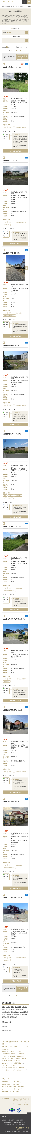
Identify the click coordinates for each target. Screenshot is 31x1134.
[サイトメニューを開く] (29, 2)
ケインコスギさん (17, 1091)
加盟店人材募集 (17, 1063)
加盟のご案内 (11, 1120)
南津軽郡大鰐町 (6, 1012)
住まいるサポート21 (7, 1063)
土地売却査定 (20, 1056)
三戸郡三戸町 (15, 1014)
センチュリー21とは (7, 1060)
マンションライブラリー (8, 1058)
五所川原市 (18, 1007)
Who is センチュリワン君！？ (9, 1067)
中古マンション (7, 1082)
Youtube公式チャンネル (8, 1070)
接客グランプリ (23, 1067)
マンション (21, 1047)
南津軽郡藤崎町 (20, 1009)
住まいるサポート (19, 1089)
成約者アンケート (21, 1070)
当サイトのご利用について (20, 1122)
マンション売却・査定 (9, 1086)
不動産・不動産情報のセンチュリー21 (10, 6)
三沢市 (3, 1009)
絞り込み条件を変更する (15, 1131)
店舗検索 (24, 1058)
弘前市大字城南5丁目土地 (12, 67)
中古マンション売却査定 (17, 1053)
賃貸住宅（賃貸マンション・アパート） (12, 1051)
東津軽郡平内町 (10, 1009)
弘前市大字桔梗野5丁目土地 (12, 897)
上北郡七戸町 (24, 1012)
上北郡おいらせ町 (6, 1014)
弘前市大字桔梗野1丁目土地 (12, 710)
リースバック (17, 1060)
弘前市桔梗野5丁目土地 (11, 345)
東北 (25, 6)
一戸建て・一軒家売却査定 (8, 1056)
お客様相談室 (22, 1124)
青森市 (3, 1007)
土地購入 (21, 6)
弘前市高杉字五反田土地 (11, 253)
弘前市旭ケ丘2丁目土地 (11, 801)
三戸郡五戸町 (24, 1014)
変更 (26, 32)
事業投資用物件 (6, 1049)
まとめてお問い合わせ (22, 57)
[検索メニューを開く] (24, 2)
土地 (27, 1047)
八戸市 (8, 1007)
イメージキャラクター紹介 (8, 1065)
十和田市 (24, 1007)
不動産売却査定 (6, 1053)
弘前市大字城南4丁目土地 (12, 526)
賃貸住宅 (16, 1084)
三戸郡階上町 (13, 1017)
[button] (26, 82)
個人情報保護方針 (8, 1122)
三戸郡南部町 (5, 1017)
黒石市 (12, 1007)
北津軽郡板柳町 (15, 1012)
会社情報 (4, 1120)
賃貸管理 (18, 1058)
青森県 (29, 6)
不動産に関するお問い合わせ (10, 1124)
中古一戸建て (13, 1047)
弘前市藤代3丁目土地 (10, 160)
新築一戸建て (5, 1047)
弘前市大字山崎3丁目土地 (12, 434)
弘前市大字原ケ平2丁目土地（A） (14, 619)
